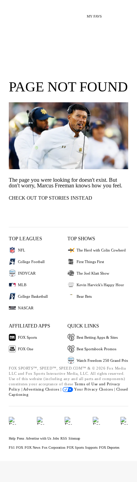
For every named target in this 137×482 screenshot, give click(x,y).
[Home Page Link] (16, 12)
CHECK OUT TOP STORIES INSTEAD (50, 198)
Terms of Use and (90, 384)
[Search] (111, 13)
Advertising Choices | (43, 389)
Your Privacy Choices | (94, 389)
